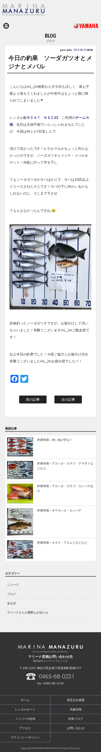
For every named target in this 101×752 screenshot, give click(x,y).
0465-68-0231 (57, 676)
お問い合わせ (6, 26)
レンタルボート (25, 709)
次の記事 (68, 399)
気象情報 (76, 709)
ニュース (13, 584)
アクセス (25, 728)
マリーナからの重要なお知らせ (27, 612)
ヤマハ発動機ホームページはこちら (74, 26)
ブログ (11, 594)
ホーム (25, 700)
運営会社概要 (76, 700)
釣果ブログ (75, 719)
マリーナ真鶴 (37, 9)
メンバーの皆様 (25, 719)
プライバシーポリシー (25, 737)
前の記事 (33, 399)
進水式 (11, 603)
